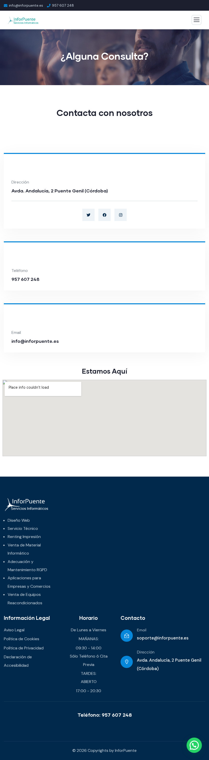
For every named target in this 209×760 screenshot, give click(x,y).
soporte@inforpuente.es (163, 638)
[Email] (127, 636)
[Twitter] (88, 215)
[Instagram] (120, 215)
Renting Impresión (24, 536)
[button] (194, 745)
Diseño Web (19, 520)
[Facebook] (104, 215)
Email (141, 630)
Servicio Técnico (23, 528)
